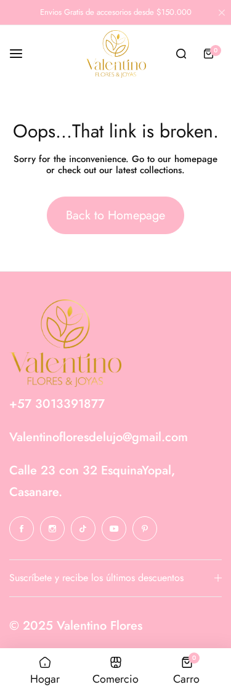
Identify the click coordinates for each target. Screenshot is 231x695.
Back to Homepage (115, 215)
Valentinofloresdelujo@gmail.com (98, 437)
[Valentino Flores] (116, 53)
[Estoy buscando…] (181, 54)
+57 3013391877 (57, 404)
